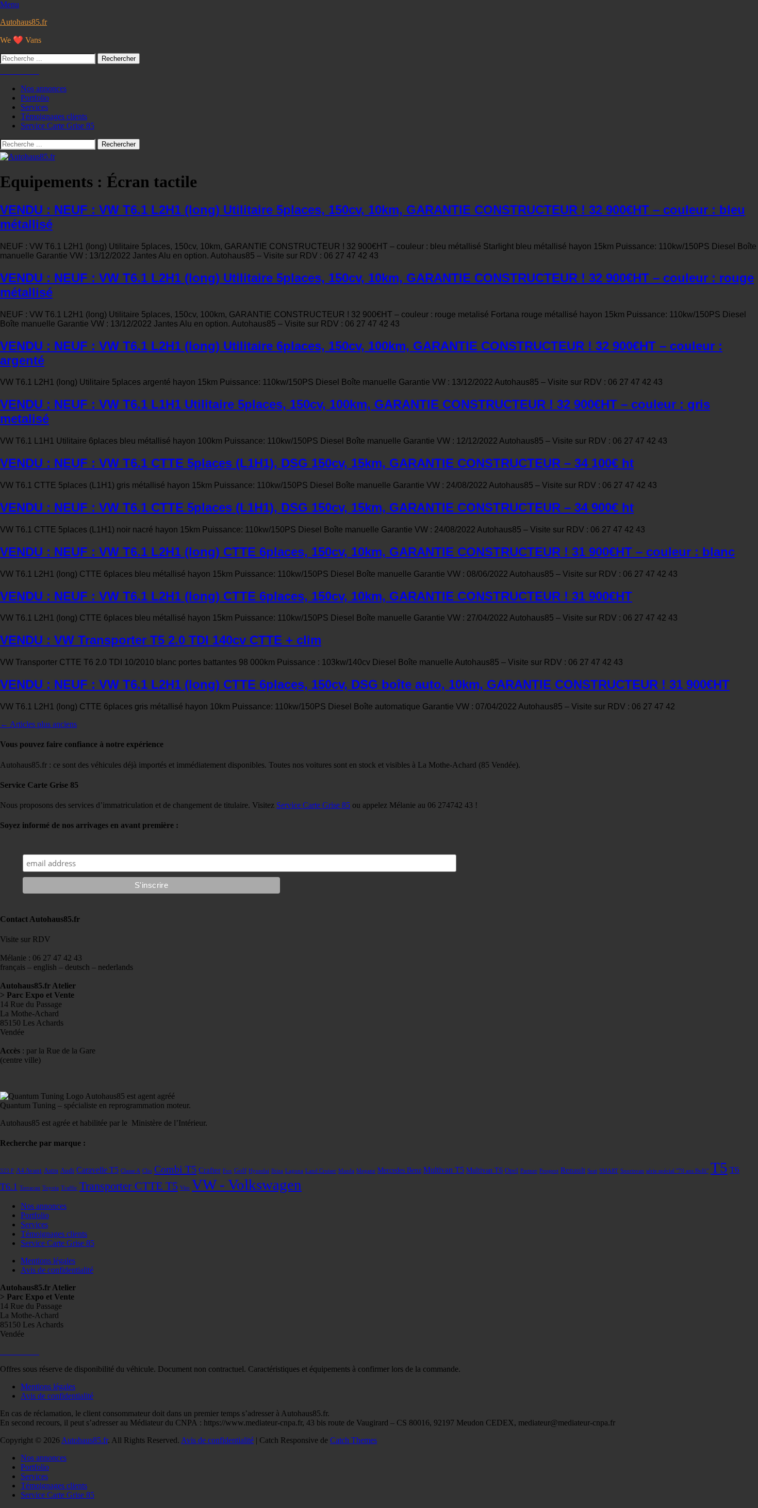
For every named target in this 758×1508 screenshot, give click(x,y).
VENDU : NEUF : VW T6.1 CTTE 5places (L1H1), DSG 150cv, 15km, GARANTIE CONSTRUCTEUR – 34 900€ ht (317, 507)
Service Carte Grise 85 (57, 125)
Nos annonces (44, 88)
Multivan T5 (443, 1169)
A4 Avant (29, 1170)
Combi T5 (175, 1169)
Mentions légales (48, 1260)
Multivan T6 (484, 1170)
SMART (608, 1171)
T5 (719, 1167)
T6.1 (9, 1186)
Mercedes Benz (399, 1170)
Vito (185, 1188)
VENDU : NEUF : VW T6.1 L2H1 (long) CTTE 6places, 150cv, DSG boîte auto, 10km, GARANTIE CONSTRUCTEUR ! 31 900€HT (365, 684)
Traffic (69, 1188)
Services (34, 107)
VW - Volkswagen (247, 1184)
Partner (528, 1171)
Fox (227, 1171)
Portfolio (35, 97)
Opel (511, 1170)
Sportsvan (632, 1171)
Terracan (30, 1188)
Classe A (130, 1171)
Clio (147, 1171)
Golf (240, 1170)
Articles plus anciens (38, 724)
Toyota (50, 1188)
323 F (7, 1171)
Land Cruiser (320, 1171)
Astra (51, 1170)
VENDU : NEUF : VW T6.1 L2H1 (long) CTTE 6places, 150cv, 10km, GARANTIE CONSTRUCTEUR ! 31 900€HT (316, 596)
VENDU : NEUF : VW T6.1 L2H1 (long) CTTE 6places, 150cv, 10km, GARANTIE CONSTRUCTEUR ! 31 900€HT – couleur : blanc (367, 552)
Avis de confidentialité (57, 1270)
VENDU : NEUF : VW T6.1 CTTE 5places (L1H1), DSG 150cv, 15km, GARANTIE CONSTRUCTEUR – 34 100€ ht (317, 463)
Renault (573, 1170)
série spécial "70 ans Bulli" (677, 1171)
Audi (67, 1170)
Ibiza (277, 1171)
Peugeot (548, 1171)
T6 (734, 1169)
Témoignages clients (54, 116)
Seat (592, 1171)
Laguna (294, 1171)
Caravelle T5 (97, 1169)
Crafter (210, 1170)
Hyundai (259, 1171)
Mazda (346, 1171)
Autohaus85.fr (23, 22)
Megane (365, 1171)
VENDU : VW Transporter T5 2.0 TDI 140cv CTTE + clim (160, 640)
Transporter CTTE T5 (128, 1185)
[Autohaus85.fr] (27, 156)
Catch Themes (353, 1440)
